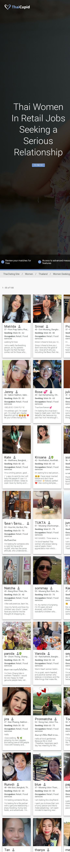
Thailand (43, 274)
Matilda (10, 326)
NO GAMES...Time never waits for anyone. (47, 538)
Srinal (39, 326)
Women (29, 274)
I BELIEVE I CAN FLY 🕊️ (14, 407)
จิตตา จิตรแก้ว (14, 524)
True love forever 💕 (43, 407)
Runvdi (9, 784)
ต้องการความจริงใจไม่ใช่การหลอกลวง (16, 670)
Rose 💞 (41, 392)
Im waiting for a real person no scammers (47, 473)
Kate (7, 457)
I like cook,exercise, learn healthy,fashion (16, 604)
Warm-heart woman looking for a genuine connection (47, 669)
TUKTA (40, 523)
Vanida (40, 654)
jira (6, 719)
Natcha (9, 588)
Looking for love (11, 342)
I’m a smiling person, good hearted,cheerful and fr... (16, 473)
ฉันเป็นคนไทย (10, 540)
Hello (6, 734)
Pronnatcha (43, 719)
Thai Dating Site (11, 274)
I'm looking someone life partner (16, 800)
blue (38, 784)
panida (9, 654)
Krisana (40, 457)
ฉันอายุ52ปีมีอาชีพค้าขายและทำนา (47, 735)
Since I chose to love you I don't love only (47, 342)
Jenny (8, 392)
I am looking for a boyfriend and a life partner (47, 800)
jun (67, 523)
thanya (40, 850)
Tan (7, 850)
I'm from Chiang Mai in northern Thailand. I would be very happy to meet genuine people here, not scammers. (15, 676)
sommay (41, 588)
